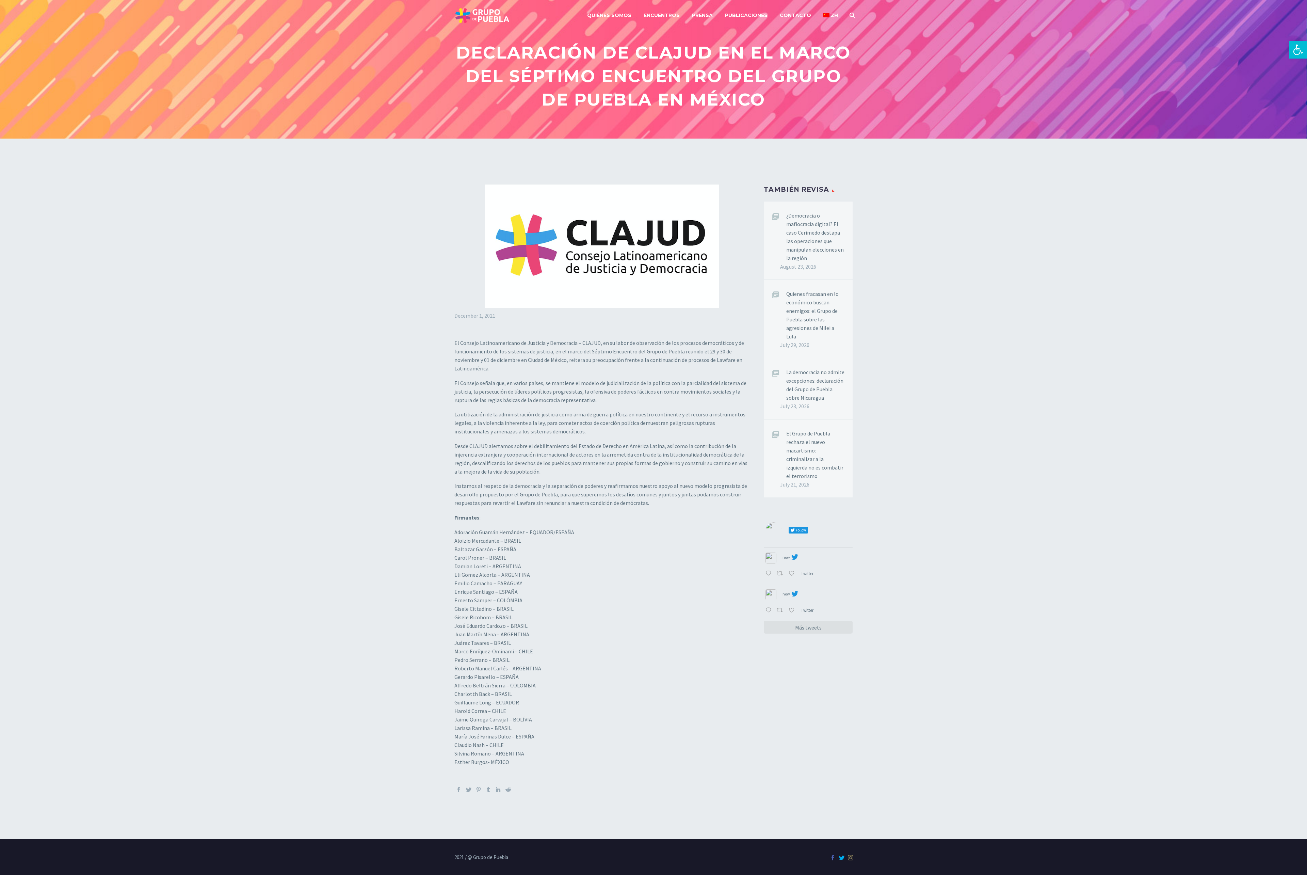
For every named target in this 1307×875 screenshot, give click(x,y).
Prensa (702, 15)
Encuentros (662, 15)
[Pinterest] (478, 789)
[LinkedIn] (498, 789)
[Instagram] (850, 857)
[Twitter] (468, 789)
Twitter (807, 573)
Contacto (795, 15)
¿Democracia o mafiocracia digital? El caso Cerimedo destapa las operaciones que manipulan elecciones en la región (815, 236)
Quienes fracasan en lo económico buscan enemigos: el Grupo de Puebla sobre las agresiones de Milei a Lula (812, 315)
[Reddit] (508, 789)
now (786, 557)
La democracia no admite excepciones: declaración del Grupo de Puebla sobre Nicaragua (815, 385)
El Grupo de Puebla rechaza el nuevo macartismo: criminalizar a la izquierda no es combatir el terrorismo (814, 454)
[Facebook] (459, 789)
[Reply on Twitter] (769, 574)
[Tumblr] (488, 789)
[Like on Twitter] (793, 574)
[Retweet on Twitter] (781, 574)
